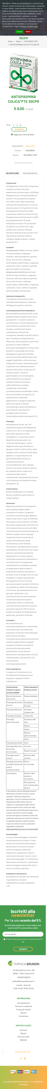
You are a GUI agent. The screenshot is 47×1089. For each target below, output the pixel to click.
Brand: (16, 155)
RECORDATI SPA (31, 41)
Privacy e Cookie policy (29, 26)
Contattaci (23, 1016)
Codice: (18, 150)
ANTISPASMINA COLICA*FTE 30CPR (24, 44)
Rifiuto (28, 32)
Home (10, 41)
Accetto (19, 32)
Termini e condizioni (23, 1006)
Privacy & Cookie (23, 1009)
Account (23, 1030)
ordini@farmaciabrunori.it (23, 981)
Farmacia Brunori (22, 1051)
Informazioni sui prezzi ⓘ (23, 163)
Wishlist (23, 1040)
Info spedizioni (23, 1003)
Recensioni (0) (30, 173)
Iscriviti (23, 949)
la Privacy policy (16, 939)
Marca (18, 41)
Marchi (23, 1013)
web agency (23, 1084)
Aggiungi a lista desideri (24, 134)
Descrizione (12, 173)
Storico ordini (23, 1036)
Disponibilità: (18, 146)
